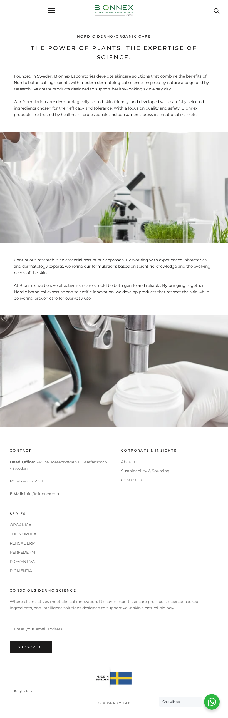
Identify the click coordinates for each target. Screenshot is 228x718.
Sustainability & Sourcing (145, 470)
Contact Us (132, 480)
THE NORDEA (23, 533)
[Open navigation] (51, 10)
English (21, 691)
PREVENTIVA (22, 561)
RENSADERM (23, 543)
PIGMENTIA (21, 570)
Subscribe (31, 647)
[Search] (217, 10)
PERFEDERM (22, 552)
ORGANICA (20, 524)
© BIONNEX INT (114, 703)
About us (129, 461)
